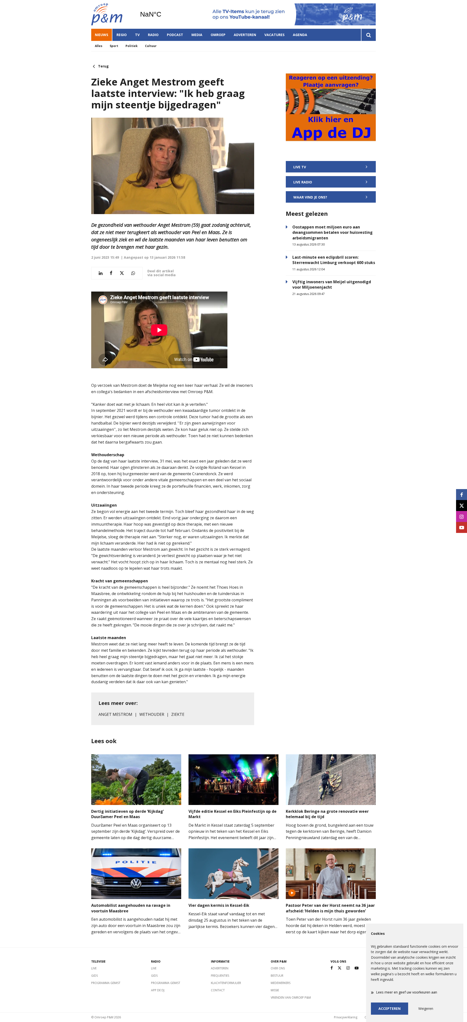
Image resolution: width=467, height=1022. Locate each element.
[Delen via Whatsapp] (133, 273)
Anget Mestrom (115, 714)
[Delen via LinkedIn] (100, 273)
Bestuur (277, 976)
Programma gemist (105, 983)
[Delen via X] (122, 273)
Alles (98, 46)
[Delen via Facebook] (111, 273)
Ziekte (177, 714)
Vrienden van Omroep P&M (291, 997)
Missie (275, 990)
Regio (122, 34)
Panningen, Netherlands (163, 14)
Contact (218, 990)
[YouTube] (357, 968)
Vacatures (274, 34)
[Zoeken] (368, 35)
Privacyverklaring (345, 1017)
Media (196, 34)
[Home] (112, 14)
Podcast (175, 34)
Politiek (132, 46)
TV (137, 34)
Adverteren (245, 34)
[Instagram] (348, 968)
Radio (153, 34)
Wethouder (151, 714)
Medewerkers (280, 983)
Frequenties (220, 976)
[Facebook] (332, 968)
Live (94, 968)
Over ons (278, 968)
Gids (94, 976)
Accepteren (389, 1008)
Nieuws (101, 34)
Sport (114, 46)
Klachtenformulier (226, 983)
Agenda (300, 34)
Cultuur (151, 46)
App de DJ (157, 990)
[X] (339, 968)
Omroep (218, 34)
